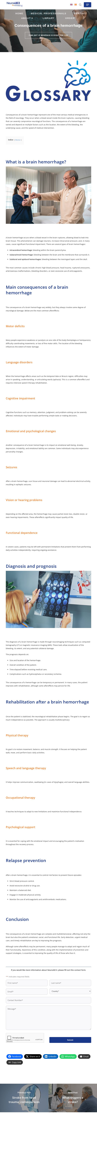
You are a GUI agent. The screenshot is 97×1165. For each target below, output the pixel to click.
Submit (70, 1040)
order (70, 18)
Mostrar (18, 140)
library (48, 18)
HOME (19, 13)
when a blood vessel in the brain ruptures (47, 237)
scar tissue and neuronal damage (42, 481)
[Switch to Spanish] (76, 5)
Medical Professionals (48, 13)
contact (80, 13)
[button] (87, 4)
